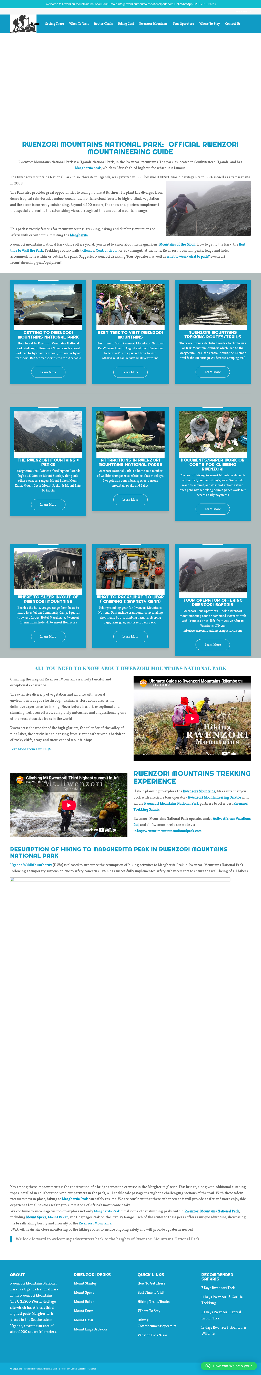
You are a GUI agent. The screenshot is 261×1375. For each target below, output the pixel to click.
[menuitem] (35, 24)
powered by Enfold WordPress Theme (77, 1368)
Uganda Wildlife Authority (31, 864)
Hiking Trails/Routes (154, 1301)
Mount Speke (84, 1292)
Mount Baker (58, 1217)
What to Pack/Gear (152, 1335)
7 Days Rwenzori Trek (218, 1287)
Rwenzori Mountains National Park (212, 1211)
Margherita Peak (75, 1198)
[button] (229, 1366)
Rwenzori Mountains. (95, 1223)
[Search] (247, 24)
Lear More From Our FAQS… (31, 749)
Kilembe (87, 250)
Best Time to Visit (151, 1292)
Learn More (48, 372)
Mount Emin (83, 1310)
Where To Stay (149, 1310)
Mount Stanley (85, 1283)
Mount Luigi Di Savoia (90, 1329)
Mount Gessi (83, 1320)
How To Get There (151, 1283)
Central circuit (107, 250)
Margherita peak (88, 167)
